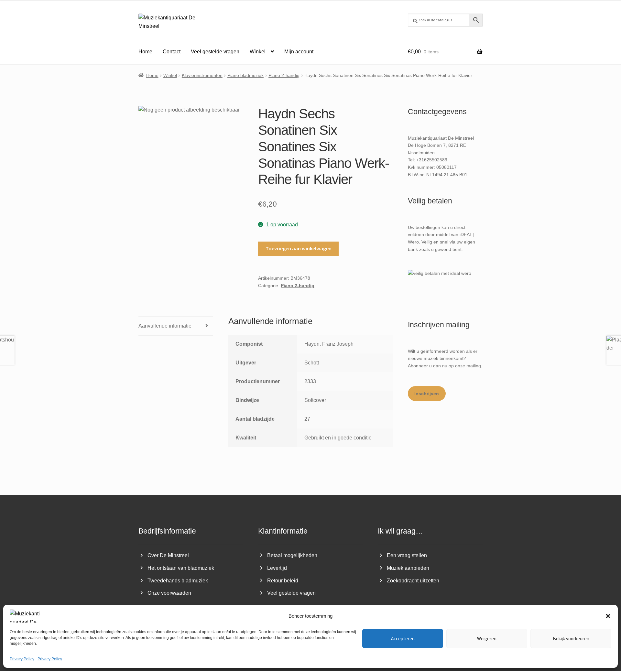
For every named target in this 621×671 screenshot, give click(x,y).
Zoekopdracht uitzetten (413, 580)
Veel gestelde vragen (215, 51)
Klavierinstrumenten (202, 75)
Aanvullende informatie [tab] (164, 326)
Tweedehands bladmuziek (177, 580)
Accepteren (403, 638)
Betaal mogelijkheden (292, 555)
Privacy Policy (22, 659)
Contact (171, 51)
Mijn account (298, 51)
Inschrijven (426, 393)
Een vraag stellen (407, 555)
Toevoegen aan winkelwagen (299, 248)
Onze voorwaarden (169, 593)
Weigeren (486, 638)
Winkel (258, 51)
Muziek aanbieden (408, 568)
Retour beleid (282, 580)
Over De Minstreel (168, 555)
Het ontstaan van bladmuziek (180, 568)
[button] (608, 616)
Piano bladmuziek (245, 75)
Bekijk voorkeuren (571, 638)
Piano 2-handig (284, 75)
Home (145, 51)
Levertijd (277, 568)
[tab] (175, 341)
